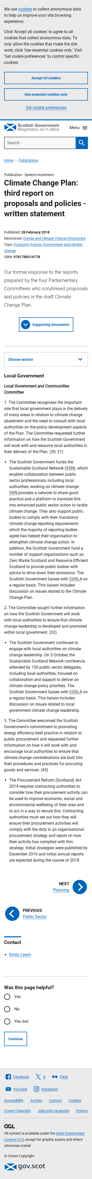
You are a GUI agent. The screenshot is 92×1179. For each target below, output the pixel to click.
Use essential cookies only (46, 94)
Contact (55, 1100)
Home (9, 160)
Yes (17, 996)
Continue (15, 1039)
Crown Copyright (17, 1111)
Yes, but (21, 1021)
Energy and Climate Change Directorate (54, 238)
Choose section (20, 359)
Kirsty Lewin (20, 954)
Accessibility (14, 1100)
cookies (25, 9)
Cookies (75, 1100)
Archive (36, 1100)
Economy (21, 244)
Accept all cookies (46, 78)
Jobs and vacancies (53, 1111)
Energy (35, 244)
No (16, 1009)
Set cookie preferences (46, 107)
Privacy (82, 1111)
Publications (28, 160)
